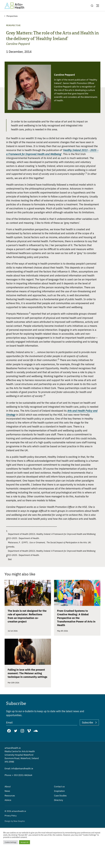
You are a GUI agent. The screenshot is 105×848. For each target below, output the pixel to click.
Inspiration (59, 790)
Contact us (59, 786)
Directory (58, 799)
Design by (15, 821)
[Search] (92, 5)
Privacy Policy (11, 815)
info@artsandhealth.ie (19, 768)
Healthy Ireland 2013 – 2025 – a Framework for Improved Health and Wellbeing (52, 152)
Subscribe (87, 722)
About (8, 786)
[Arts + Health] (14, 5)
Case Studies (60, 795)
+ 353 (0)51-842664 (18, 775)
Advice (8, 799)
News (7, 790)
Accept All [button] (24, 842)
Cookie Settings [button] (10, 842)
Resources (10, 795)
